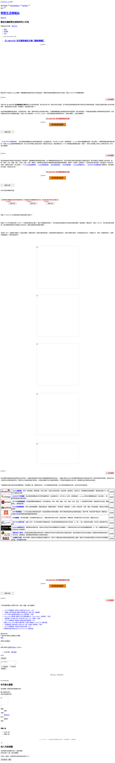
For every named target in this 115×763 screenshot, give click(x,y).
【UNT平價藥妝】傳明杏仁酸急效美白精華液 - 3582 (19, 620)
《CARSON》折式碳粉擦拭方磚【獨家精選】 (24, 41)
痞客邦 (10, 647)
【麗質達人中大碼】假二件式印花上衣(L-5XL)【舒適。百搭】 (22, 618)
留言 (13, 647)
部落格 (6, 31)
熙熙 (2, 637)
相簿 (5, 29)
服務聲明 (73, 739)
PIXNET (45, 739)
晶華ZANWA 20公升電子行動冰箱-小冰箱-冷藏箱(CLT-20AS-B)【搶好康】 (26, 622)
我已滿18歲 (4, 759)
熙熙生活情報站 (10, 13)
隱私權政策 (67, 739)
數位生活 (14, 26)
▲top (2, 655)
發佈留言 (3, 668)
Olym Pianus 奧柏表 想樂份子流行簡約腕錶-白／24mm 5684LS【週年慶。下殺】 (27, 616)
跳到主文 (3, 18)
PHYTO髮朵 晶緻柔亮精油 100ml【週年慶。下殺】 (19, 614)
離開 (10, 759)
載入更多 (3, 658)
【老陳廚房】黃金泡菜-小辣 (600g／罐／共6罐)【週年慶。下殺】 (23, 624)
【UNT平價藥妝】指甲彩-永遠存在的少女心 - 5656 (19, 610)
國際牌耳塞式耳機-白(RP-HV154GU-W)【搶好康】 (19, 628)
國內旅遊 (14, 652)
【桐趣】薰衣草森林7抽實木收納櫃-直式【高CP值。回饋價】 (22, 612)
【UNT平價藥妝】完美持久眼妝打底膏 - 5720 (17, 626)
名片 (5, 33)
